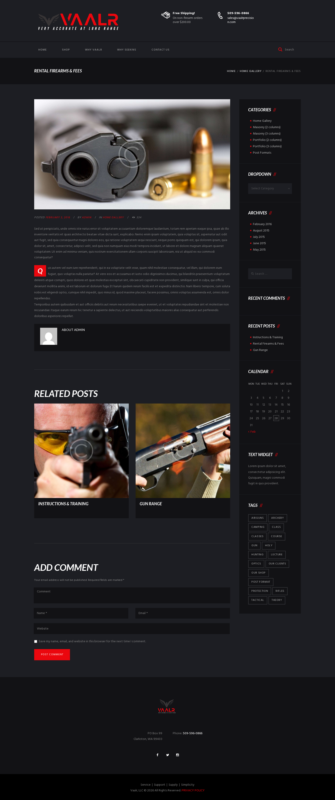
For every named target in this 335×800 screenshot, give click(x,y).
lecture (276, 554)
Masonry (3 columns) (267, 133)
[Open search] (280, 49)
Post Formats (262, 152)
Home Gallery (251, 71)
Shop (66, 50)
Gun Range (151, 503)
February (262, 224)
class (276, 527)
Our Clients (277, 563)
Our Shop (258, 573)
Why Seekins (126, 50)
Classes (257, 536)
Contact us (161, 50)
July (259, 237)
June (259, 243)
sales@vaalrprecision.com (240, 20)
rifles (280, 591)
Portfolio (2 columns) (267, 140)
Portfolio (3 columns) (267, 146)
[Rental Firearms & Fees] (132, 154)
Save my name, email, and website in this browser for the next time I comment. (92, 641)
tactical (257, 600)
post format (260, 582)
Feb (253, 431)
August (261, 230)
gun (254, 545)
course (276, 536)
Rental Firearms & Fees (268, 343)
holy (268, 545)
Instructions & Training (63, 503)
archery (277, 518)
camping (257, 527)
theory (277, 600)
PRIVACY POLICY (193, 790)
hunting (257, 554)
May (259, 249)
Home (42, 50)
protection (259, 591)
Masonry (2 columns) (267, 127)
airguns (257, 518)
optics (256, 563)
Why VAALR (93, 50)
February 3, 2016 (58, 217)
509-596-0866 (238, 13)
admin (86, 217)
